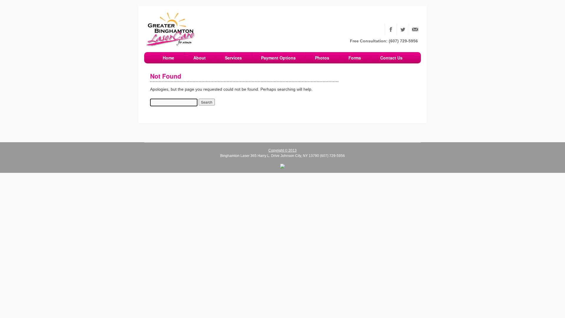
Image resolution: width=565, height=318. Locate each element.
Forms (354, 58)
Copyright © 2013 (282, 150)
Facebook (391, 29)
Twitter (403, 29)
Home (168, 58)
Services (233, 58)
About (199, 58)
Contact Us (415, 29)
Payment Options (278, 58)
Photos (322, 58)
